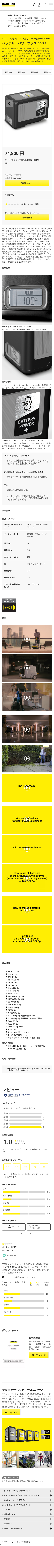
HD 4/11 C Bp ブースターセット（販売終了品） (27, 1046)
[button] (50, 72)
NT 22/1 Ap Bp (14, 1013)
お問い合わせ (27, 217)
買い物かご (28, 183)
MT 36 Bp (12, 1010)
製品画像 (8, 72)
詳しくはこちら (11, 1412)
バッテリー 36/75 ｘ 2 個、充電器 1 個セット (26, 1037)
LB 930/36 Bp (13, 1002)
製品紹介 (21, 72)
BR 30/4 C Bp (13, 971)
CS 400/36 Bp (13, 980)
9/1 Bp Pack (15, 1026)
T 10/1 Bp (12, 1029)
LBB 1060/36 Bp (14, 1004)
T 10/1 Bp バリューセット (18, 1032)
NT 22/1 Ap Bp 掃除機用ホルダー (21, 1015)
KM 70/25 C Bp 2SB (16, 996)
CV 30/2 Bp (12, 982)
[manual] (13, 1352)
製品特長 (34, 72)
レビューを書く (33, 204)
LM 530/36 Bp (13, 1007)
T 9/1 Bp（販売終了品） (18, 1048)
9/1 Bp (13, 1024)
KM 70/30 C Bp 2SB (16, 999)
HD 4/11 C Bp (13, 988)
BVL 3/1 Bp (12, 974)
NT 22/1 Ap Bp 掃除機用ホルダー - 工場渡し (26, 1018)
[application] (27, 639)
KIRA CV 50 (12, 993)
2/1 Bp (13, 1021)
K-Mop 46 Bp (13, 991)
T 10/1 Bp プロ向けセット (18, 1035)
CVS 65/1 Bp (13, 985)
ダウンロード (40, 1355)
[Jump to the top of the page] (47, 1540)
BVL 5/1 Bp (12, 977)
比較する (10, 195)
